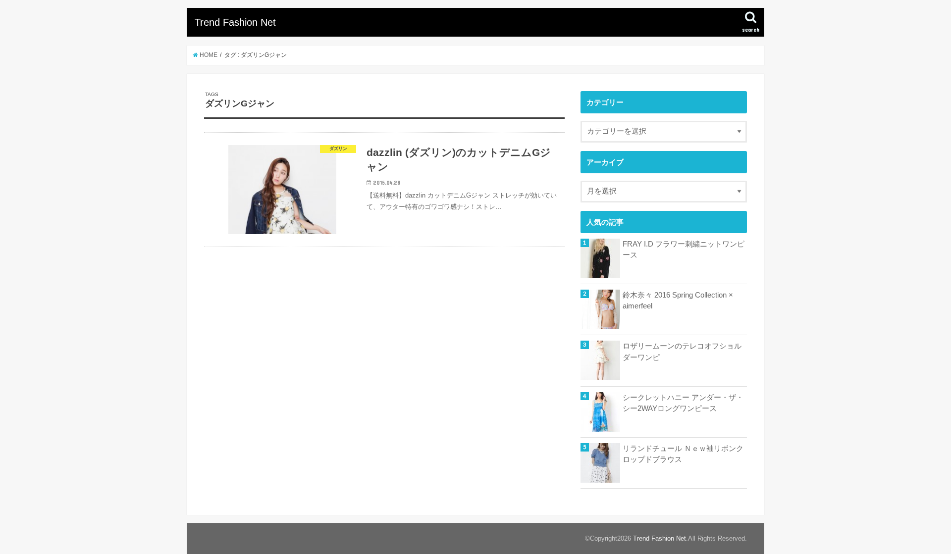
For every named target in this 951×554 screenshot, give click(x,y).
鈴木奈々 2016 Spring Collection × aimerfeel (678, 300)
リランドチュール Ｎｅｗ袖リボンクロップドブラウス (683, 454)
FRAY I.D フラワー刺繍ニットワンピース (683, 249)
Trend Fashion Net (235, 22)
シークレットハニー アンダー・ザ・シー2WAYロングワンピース (683, 403)
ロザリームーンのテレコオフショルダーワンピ (682, 351)
